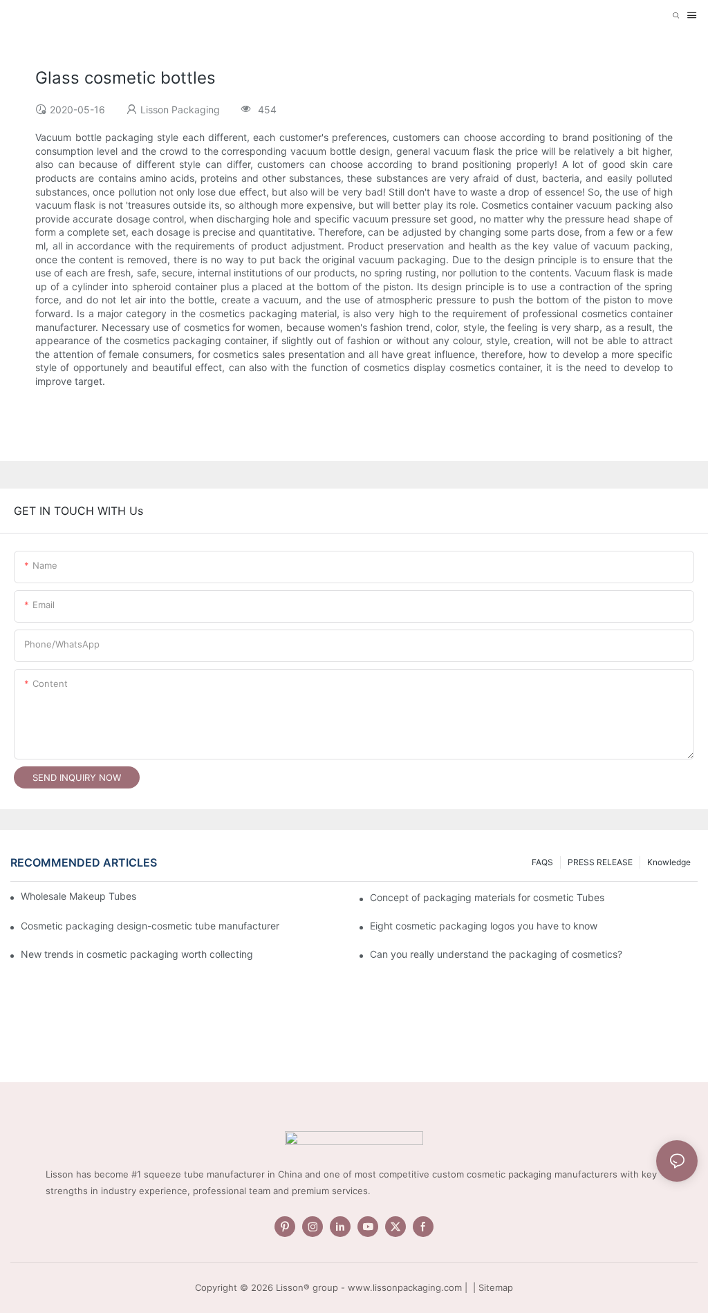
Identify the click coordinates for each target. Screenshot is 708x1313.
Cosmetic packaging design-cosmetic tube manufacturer (150, 926)
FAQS (542, 862)
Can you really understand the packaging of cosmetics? (496, 954)
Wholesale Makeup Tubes (78, 896)
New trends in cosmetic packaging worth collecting (137, 954)
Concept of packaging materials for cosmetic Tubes (487, 897)
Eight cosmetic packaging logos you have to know (483, 926)
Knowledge (669, 862)
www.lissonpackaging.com (405, 1287)
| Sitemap (491, 1287)
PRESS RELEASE (600, 862)
